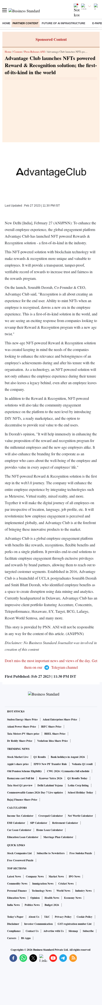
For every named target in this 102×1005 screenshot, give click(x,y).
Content (18, 51)
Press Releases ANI (34, 51)
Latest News (14, 876)
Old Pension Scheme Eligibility (24, 771)
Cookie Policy (85, 916)
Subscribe (88, 931)
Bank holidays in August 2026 (68, 757)
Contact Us (32, 931)
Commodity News (17, 883)
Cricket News (66, 883)
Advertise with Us (53, 931)
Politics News (32, 905)
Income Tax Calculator (20, 815)
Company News (35, 876)
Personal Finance (17, 890)
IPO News (74, 876)
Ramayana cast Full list (20, 778)
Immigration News (42, 883)
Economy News (72, 897)
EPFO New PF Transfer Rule (50, 764)
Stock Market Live (17, 757)
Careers (11, 938)
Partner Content (25, 23)
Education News (16, 897)
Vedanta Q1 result (82, 764)
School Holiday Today (80, 792)
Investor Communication (38, 924)
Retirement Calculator (65, 823)
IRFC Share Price (51, 726)
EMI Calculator (16, 823)
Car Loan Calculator (19, 830)
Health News (52, 897)
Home (6, 23)
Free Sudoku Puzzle (81, 853)
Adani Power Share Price (21, 726)
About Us (33, 916)
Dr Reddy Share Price (19, 740)
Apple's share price (18, 764)
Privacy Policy (63, 916)
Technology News (41, 890)
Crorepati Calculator (50, 815)
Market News (56, 876)
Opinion (35, 897)
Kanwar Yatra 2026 (50, 778)
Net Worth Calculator (80, 815)
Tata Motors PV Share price (23, 733)
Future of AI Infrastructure (63, 23)
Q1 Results (39, 757)
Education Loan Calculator (22, 837)
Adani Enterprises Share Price (60, 719)
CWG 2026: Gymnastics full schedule (68, 771)
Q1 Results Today (77, 778)
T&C (47, 916)
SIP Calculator (38, 823)
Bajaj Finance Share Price (22, 799)
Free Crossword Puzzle (20, 860)
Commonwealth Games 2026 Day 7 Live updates (35, 792)
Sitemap (73, 931)
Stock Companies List (19, 853)
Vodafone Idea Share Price (52, 740)
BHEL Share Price (54, 733)
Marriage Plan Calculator (58, 837)
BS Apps (26, 938)
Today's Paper (15, 916)
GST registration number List (75, 924)
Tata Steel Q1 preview (19, 785)
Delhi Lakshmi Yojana (50, 785)
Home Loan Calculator (49, 830)
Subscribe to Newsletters (51, 853)
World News (63, 890)
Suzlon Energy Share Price (22, 719)
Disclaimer (13, 924)
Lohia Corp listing (78, 785)
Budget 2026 (52, 905)
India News (13, 905)
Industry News (83, 890)
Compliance (14, 931)
